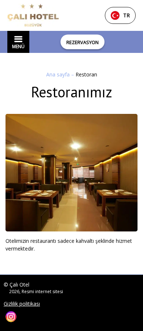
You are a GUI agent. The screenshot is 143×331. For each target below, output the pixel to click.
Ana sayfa (58, 74)
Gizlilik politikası (22, 303)
